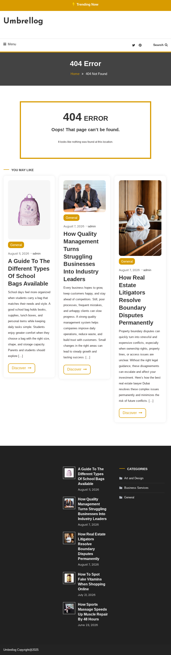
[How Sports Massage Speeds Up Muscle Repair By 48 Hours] (69, 608)
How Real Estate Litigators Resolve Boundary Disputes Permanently (136, 300)
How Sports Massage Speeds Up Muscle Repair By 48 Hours (93, 612)
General (16, 245)
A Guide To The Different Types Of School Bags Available (91, 476)
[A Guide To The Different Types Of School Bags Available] (69, 473)
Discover (19, 368)
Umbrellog (23, 21)
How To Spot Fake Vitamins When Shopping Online (91, 581)
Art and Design (133, 478)
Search (158, 45)
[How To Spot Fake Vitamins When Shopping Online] (69, 578)
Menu (12, 44)
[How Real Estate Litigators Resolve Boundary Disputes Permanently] (69, 538)
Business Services (136, 487)
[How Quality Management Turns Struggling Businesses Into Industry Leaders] (69, 503)
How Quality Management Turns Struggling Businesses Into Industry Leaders (81, 256)
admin (37, 253)
